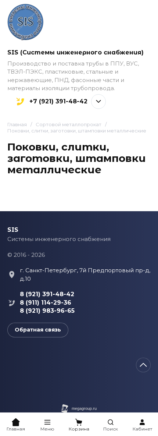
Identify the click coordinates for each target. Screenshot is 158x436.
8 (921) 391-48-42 (47, 294)
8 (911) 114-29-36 (45, 302)
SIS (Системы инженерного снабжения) (75, 52)
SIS (12, 229)
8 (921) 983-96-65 (47, 310)
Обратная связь (38, 329)
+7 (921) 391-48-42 (58, 101)
